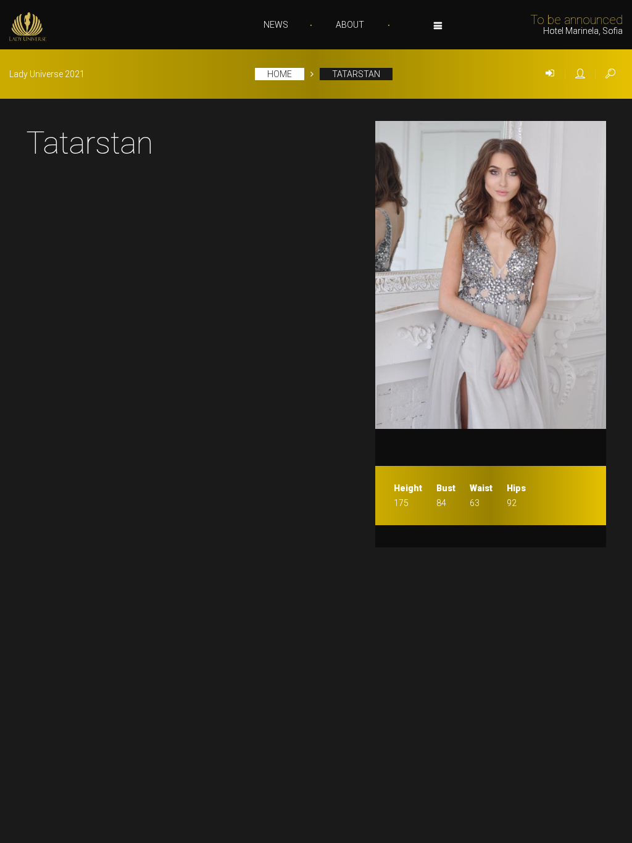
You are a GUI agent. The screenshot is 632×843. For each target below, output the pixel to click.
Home (279, 74)
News (276, 24)
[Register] (580, 74)
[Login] (550, 74)
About (350, 24)
